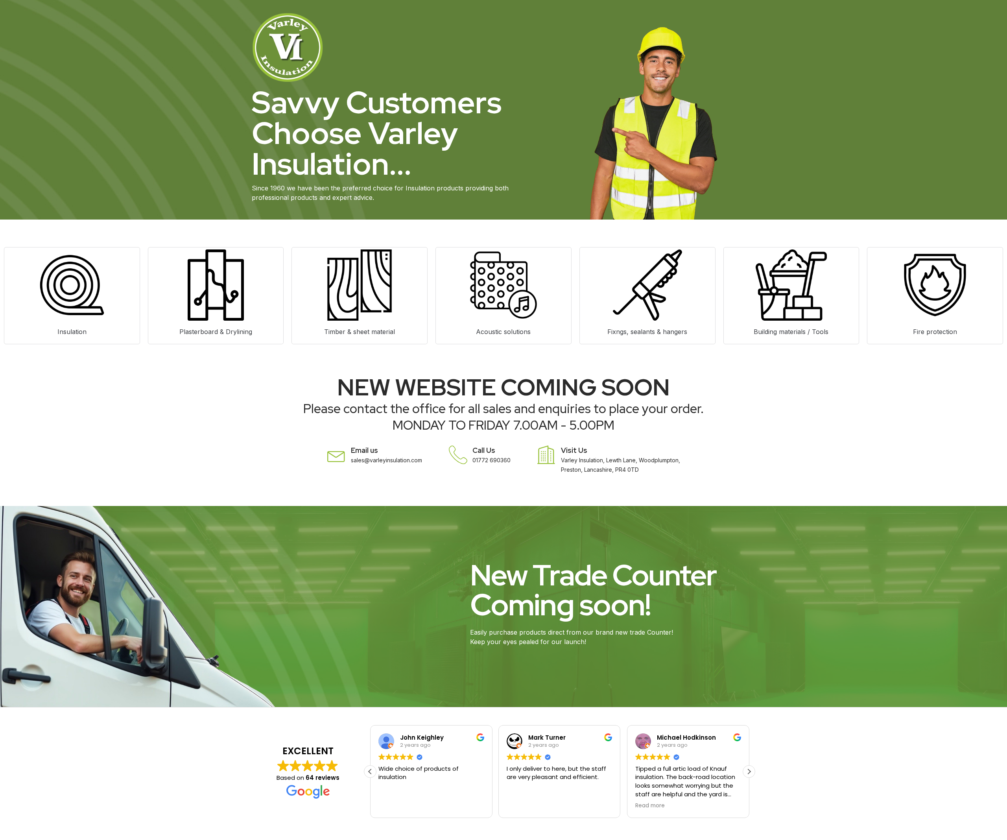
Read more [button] (650, 805)
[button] (749, 771)
